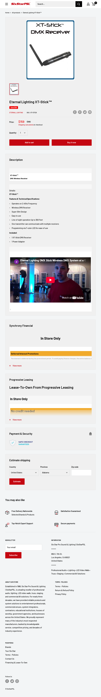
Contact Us (9, 659)
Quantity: (13, 133)
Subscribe (13, 555)
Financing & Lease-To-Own (16, 662)
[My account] (88, 4)
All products (16, 13)
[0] (93, 4)
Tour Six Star (10, 651)
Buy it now (71, 142)
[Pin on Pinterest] (80, 112)
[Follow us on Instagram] (17, 681)
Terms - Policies (61, 586)
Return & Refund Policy (64, 590)
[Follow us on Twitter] (12, 681)
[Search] (78, 4)
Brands (8, 647)
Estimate (17, 481)
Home (7, 13)
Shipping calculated (25, 125)
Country (12, 467)
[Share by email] (90, 112)
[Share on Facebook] (75, 112)
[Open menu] (6, 4)
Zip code (74, 467)
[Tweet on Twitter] (85, 112)
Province (44, 467)
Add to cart (29, 142)
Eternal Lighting (16, 112)
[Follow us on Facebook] (7, 681)
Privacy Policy (60, 594)
